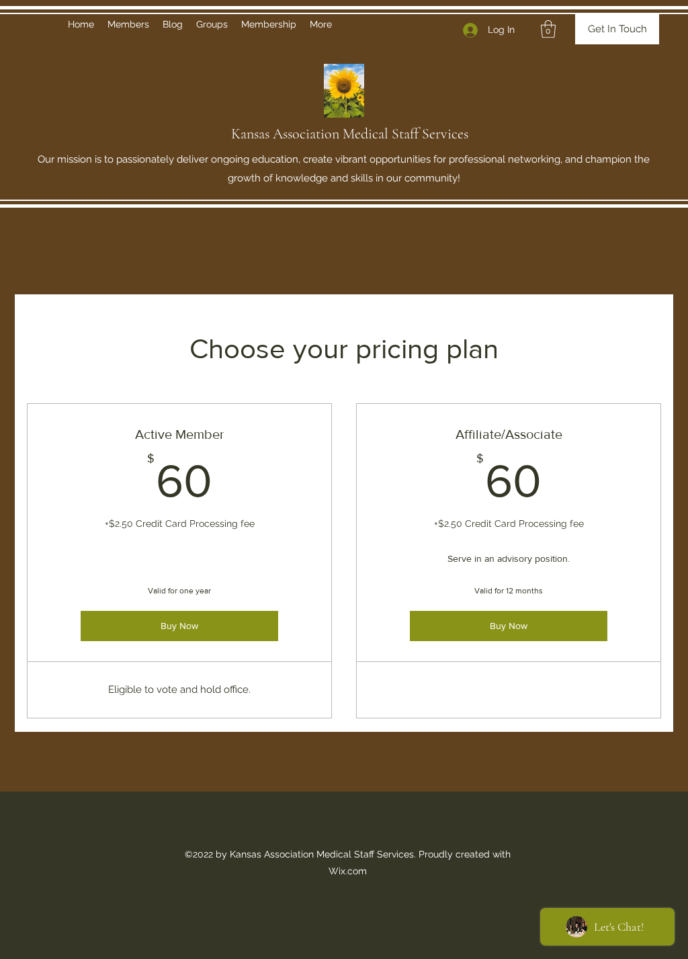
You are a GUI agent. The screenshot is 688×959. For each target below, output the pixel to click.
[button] (548, 29)
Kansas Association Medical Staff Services (349, 133)
